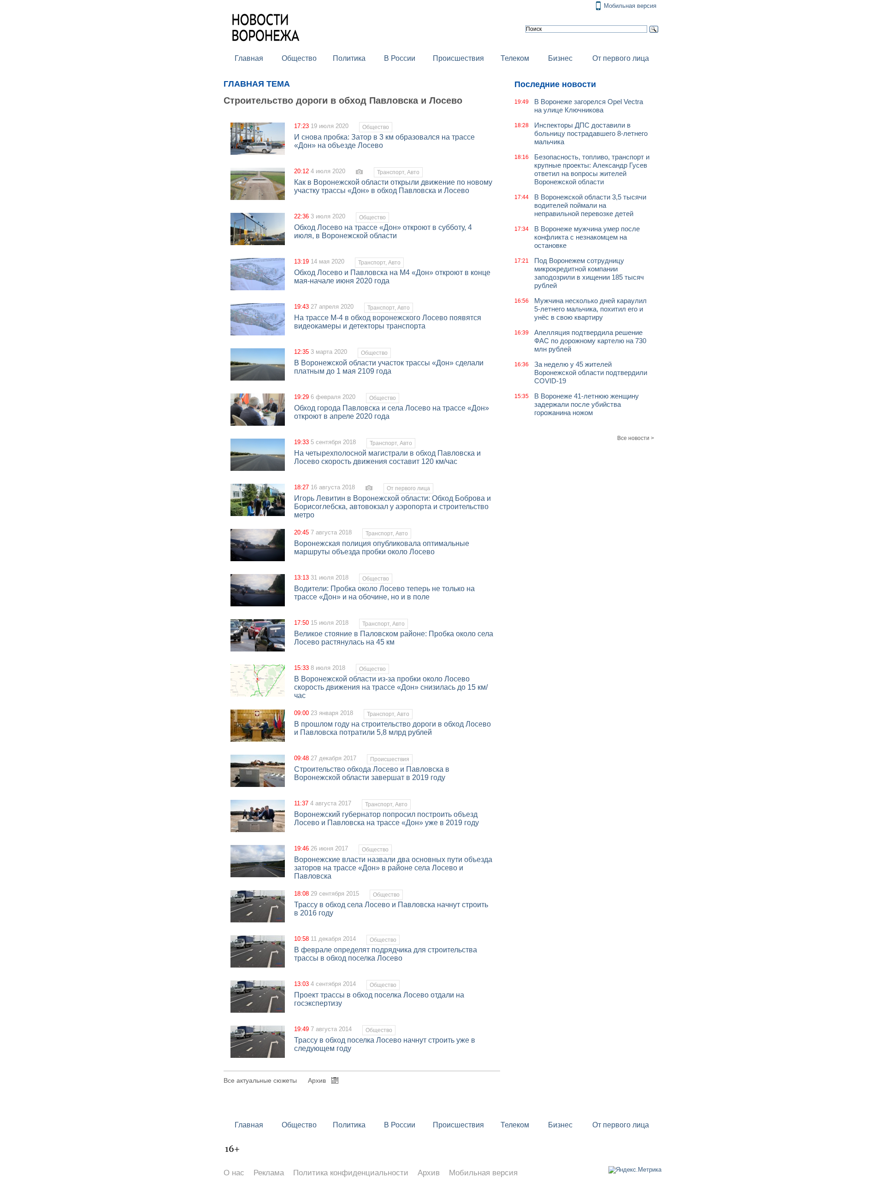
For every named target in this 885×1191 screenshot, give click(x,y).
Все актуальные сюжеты (260, 1080)
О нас (234, 1172)
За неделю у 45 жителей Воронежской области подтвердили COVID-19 (590, 372)
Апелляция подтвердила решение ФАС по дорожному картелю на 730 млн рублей (590, 341)
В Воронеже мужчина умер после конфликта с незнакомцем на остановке (587, 237)
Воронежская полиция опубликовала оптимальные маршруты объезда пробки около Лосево (381, 548)
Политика (349, 58)
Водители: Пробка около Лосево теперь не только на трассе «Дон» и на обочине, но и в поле (384, 593)
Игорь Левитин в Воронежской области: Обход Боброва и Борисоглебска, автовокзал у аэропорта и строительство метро (392, 506)
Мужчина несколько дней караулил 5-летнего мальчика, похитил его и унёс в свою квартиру (590, 309)
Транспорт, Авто (398, 172)
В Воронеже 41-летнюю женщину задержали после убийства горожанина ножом (586, 404)
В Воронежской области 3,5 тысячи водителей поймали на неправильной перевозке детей (590, 205)
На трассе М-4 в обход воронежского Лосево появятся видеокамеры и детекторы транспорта (387, 322)
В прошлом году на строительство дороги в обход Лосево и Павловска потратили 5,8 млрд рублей (392, 728)
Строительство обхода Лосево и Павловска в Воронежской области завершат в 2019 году (371, 773)
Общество (299, 58)
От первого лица (620, 58)
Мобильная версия (630, 5)
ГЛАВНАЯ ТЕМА (257, 83)
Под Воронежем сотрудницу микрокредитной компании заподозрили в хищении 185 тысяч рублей (589, 273)
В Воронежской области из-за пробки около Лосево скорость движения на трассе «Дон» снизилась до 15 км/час (391, 687)
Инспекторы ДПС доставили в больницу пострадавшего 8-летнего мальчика (591, 133)
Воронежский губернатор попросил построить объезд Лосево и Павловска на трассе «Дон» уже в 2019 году (386, 818)
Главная (249, 58)
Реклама (269, 1172)
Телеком (515, 58)
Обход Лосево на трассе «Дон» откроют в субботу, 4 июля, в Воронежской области (383, 231)
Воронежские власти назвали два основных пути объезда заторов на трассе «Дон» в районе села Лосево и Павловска (393, 868)
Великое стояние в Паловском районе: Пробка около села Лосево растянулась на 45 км (393, 638)
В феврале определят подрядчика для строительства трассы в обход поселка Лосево (385, 954)
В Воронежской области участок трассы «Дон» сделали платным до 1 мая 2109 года (389, 367)
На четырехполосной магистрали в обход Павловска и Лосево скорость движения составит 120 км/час (387, 457)
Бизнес (560, 58)
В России (399, 58)
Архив (317, 1080)
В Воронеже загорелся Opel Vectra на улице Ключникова (588, 106)
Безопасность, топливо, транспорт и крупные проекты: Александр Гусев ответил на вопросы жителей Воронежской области (591, 169)
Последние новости (555, 84)
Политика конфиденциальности (350, 1172)
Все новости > (635, 438)
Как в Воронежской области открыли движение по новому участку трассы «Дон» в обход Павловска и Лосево (393, 186)
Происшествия (458, 58)
